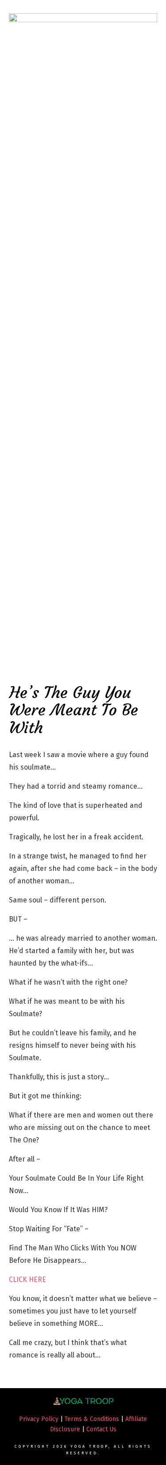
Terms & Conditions (92, 1419)
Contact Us (101, 1429)
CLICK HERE (27, 1279)
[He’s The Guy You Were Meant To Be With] (83, 346)
